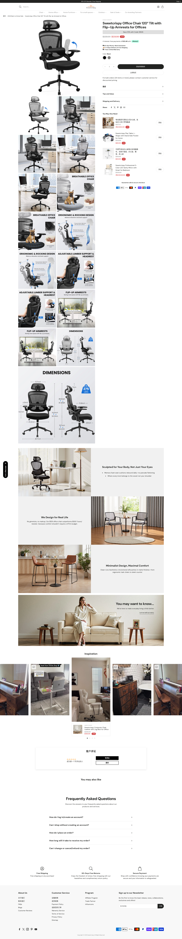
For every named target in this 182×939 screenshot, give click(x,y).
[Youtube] (36, 929)
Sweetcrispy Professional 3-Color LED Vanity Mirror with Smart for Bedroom (126, 167)
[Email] (124, 107)
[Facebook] (111, 107)
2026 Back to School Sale (15, 16)
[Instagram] (27, 929)
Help (178, 1)
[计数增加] (113, 66)
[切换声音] (107, 718)
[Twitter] (114, 107)
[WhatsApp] (121, 107)
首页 (4, 16)
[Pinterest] (118, 107)
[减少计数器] (105, 66)
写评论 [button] (107, 758)
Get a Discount (5, 471)
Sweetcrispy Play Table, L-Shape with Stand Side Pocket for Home (127, 135)
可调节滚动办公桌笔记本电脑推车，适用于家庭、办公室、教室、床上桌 (127, 151)
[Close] (5, 463)
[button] (31, 7)
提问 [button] (107, 763)
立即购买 (133, 73)
